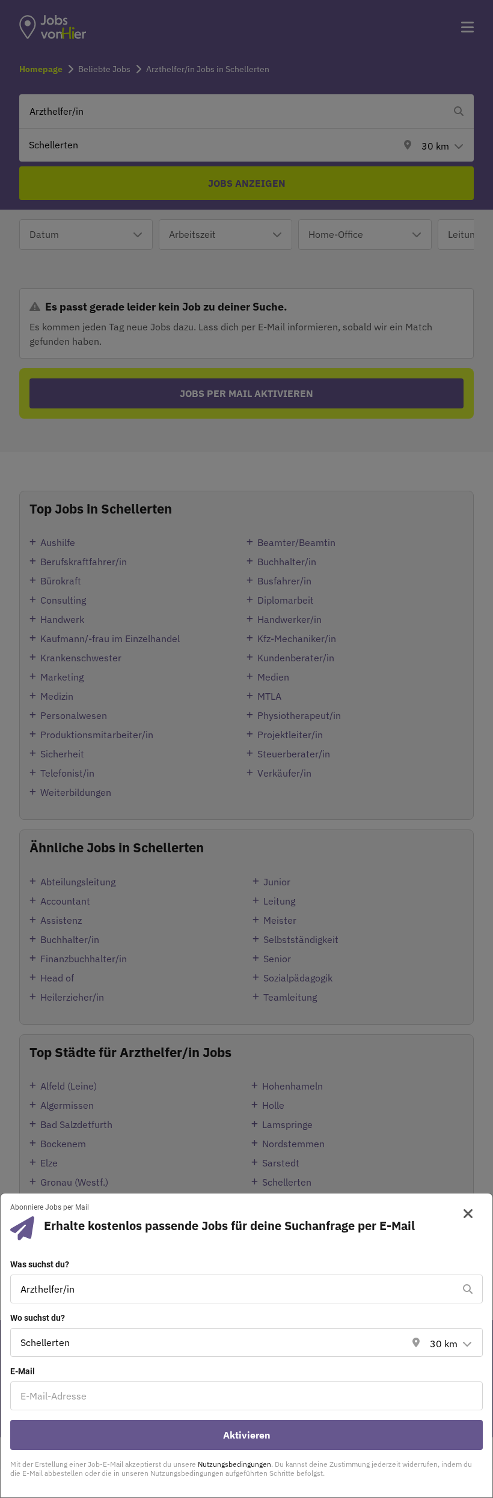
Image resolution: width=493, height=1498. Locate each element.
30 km (444, 1344)
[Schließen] (463, 1214)
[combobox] (234, 1289)
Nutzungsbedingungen (234, 1464)
